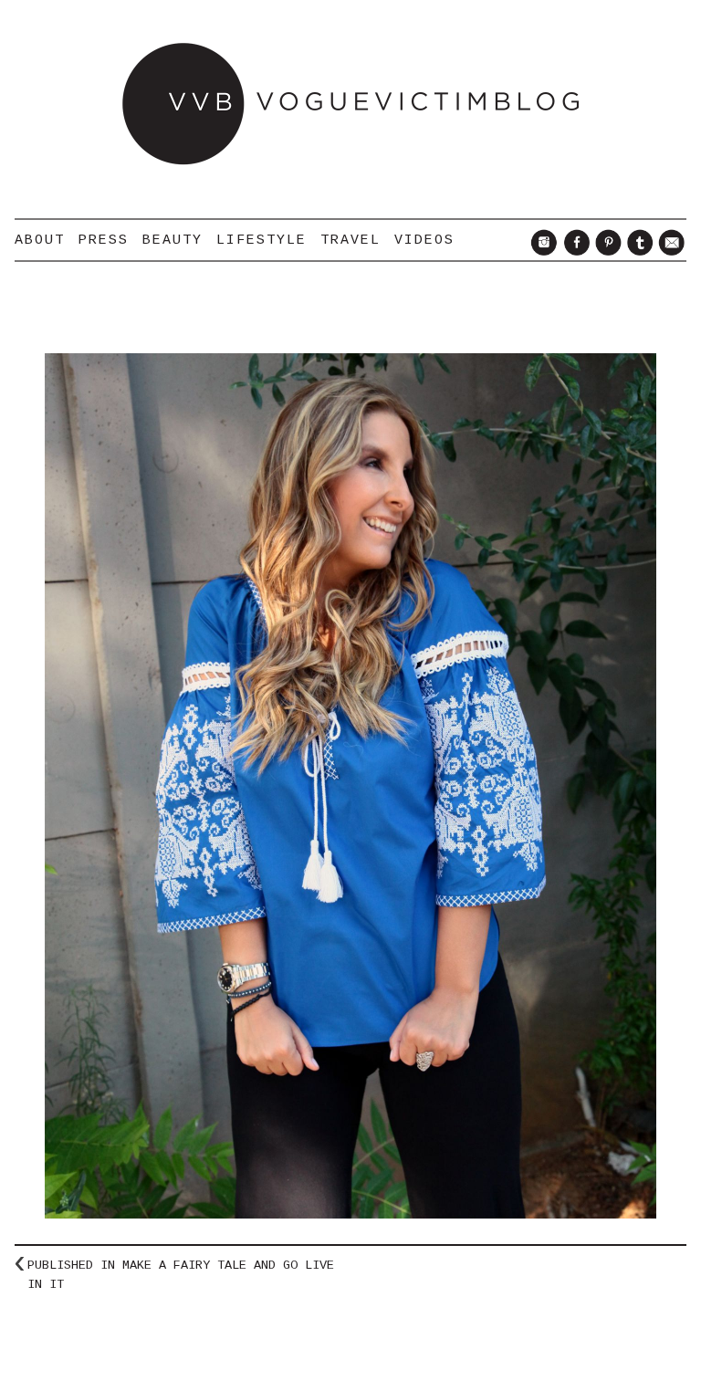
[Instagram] (542, 251)
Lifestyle (261, 240)
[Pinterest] (606, 251)
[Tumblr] (638, 251)
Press (103, 240)
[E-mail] (669, 251)
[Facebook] (574, 251)
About (40, 240)
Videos (424, 240)
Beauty (172, 240)
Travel (350, 240)
